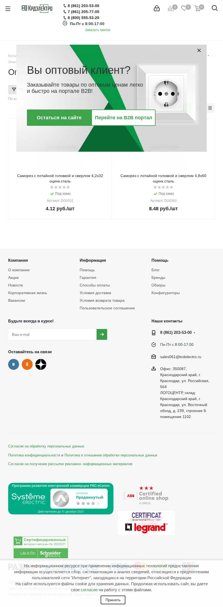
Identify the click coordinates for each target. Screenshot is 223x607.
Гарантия (88, 277)
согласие (89, 589)
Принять (113, 600)
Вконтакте (13, 364)
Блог (155, 270)
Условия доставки (95, 293)
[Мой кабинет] (157, 8)
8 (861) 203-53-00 (176, 332)
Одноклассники (27, 364)
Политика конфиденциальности (34, 455)
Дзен (40, 364)
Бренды (158, 277)
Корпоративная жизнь (27, 293)
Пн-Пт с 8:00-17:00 (87, 24)
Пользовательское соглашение (107, 308)
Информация (93, 260)
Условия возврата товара (102, 300)
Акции (13, 277)
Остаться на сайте (59, 117)
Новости (15, 285)
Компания (18, 260)
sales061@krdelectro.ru (180, 357)
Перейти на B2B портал (123, 117)
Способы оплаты (95, 285)
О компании (19, 270)
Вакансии (16, 300)
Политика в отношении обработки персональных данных (110, 455)
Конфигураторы (165, 293)
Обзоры (158, 285)
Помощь (87, 270)
